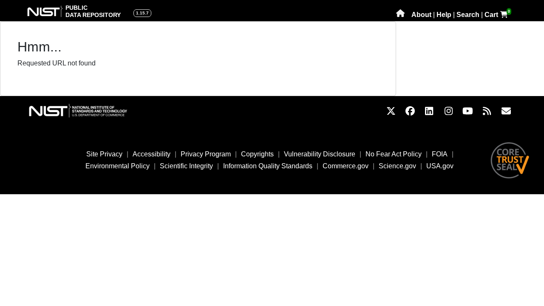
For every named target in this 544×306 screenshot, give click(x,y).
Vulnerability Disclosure (319, 154)
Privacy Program (206, 154)
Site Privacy (104, 154)
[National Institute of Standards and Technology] (86, 110)
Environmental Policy (117, 166)
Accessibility (151, 154)
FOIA (440, 154)
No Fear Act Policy (394, 154)
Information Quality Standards (267, 166)
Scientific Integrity (186, 166)
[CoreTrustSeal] (510, 160)
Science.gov (397, 166)
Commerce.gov (345, 166)
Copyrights (257, 154)
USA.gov (439, 166)
